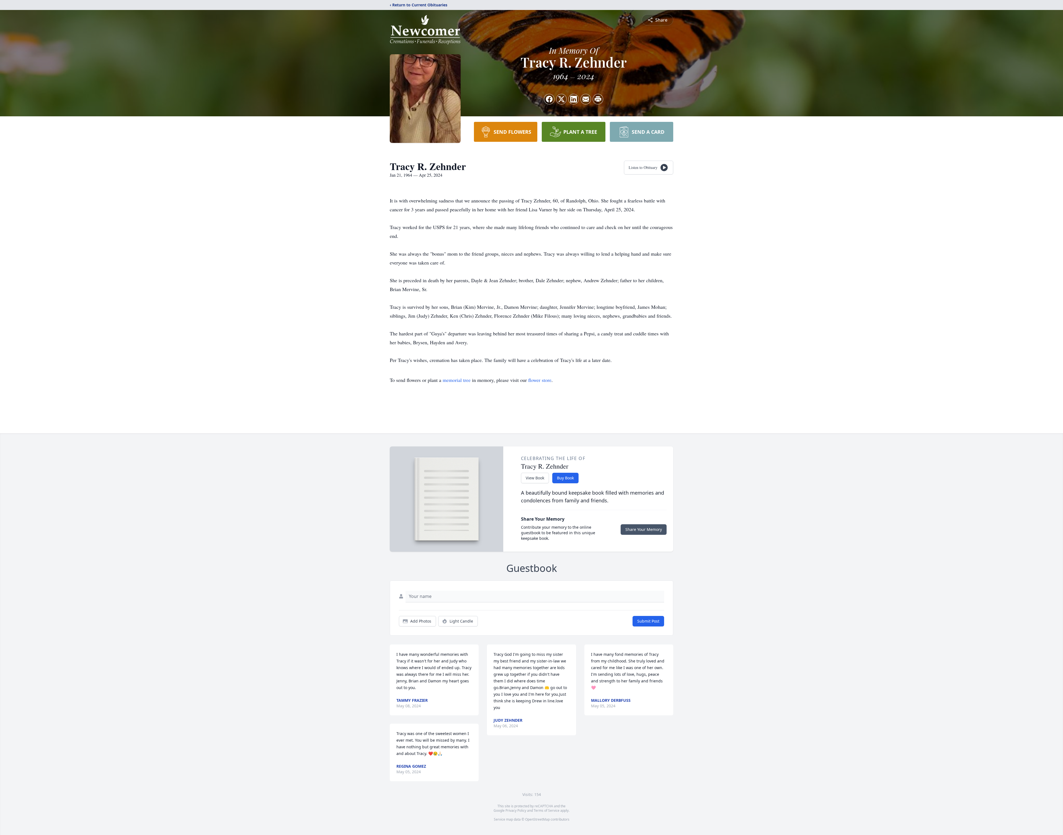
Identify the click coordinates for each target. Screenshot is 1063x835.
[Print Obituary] (598, 99)
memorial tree (457, 380)
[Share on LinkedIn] (574, 99)
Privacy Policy (515, 810)
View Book (535, 478)
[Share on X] (561, 99)
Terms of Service (546, 810)
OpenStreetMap (537, 819)
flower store (539, 380)
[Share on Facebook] (549, 99)
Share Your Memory (643, 529)
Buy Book (565, 478)
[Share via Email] (586, 99)
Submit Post (648, 621)
